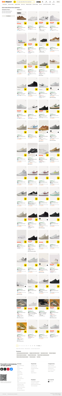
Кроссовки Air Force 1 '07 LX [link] (21, 203)
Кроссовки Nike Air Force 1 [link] (32, 246)
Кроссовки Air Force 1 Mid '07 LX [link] (32, 94)
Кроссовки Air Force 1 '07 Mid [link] (54, 28)
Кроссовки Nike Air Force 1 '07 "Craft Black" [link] (42, 313)
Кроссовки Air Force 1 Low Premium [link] (54, 160)
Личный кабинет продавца (35, 381)
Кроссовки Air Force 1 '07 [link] (21, 49)
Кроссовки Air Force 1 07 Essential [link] (43, 291)
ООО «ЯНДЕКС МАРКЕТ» (57, 393)
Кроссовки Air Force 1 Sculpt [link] (21, 313)
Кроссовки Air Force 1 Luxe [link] (32, 224)
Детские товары (19, 388)
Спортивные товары (20, 384)
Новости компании (51, 365)
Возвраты (32, 371)
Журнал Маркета (33, 372)
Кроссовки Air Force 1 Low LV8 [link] (43, 336)
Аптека (18, 375)
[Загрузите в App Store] (1, 370)
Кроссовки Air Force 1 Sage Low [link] (54, 182)
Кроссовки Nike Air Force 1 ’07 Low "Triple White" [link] (32, 313)
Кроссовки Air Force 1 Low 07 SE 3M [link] (21, 270)
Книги (18, 381)
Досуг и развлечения (20, 365)
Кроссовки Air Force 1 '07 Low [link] (21, 246)
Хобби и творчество (20, 378)
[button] (19, 9)
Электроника (19, 371)
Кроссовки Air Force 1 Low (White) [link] (43, 160)
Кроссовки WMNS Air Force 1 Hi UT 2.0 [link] (54, 270)
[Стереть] (33, 2)
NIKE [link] (18, 27)
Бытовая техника (20, 368)
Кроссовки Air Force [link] (32, 27)
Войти (58, 1)
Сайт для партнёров (34, 385)
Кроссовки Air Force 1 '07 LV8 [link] (54, 49)
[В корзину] (25, 23)
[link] (22, 353)
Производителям (51, 368)
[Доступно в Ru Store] (11, 370)
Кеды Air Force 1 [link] (53, 93)
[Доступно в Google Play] (5, 370)
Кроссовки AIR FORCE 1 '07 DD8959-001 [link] (32, 160)
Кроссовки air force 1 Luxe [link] (32, 49)
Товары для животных (20, 385)
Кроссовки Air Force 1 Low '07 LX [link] (21, 336)
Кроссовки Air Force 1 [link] (21, 27)
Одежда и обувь (19, 372)
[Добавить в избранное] (25, 12)
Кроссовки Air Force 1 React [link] (21, 71)
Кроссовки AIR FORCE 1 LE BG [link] (21, 116)
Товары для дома (19, 374)
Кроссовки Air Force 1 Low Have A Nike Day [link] (32, 203)
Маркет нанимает (51, 371)
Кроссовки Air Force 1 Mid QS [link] (54, 313)
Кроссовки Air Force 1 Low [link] (43, 28)
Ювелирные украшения (21, 390)
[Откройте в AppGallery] (8, 370)
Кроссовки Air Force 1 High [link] (21, 182)
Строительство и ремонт (21, 387)
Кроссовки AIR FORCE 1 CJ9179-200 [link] (43, 137)
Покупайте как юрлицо (34, 368)
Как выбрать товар (34, 365)
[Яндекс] (59, 394)
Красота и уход (19, 377)
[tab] (4, 4)
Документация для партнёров (35, 384)
